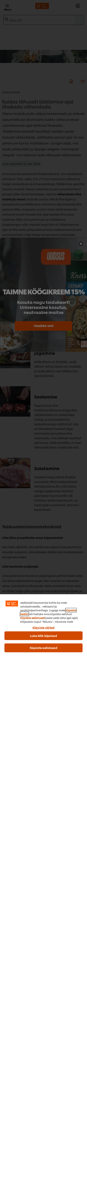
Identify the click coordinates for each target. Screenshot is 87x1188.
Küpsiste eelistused (32, 618)
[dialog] (43, 891)
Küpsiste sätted (43, 627)
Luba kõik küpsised (43, 635)
